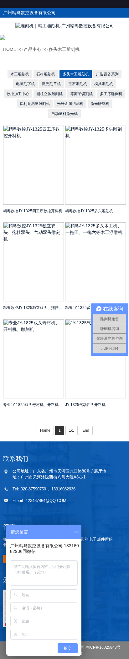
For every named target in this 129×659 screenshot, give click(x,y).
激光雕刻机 (99, 103)
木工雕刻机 (19, 74)
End (85, 430)
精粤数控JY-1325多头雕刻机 (89, 211)
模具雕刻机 (103, 84)
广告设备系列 (107, 74)
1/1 (71, 430)
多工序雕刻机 (111, 94)
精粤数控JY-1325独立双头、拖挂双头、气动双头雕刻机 (33, 307)
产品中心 (32, 49)
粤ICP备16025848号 (103, 647)
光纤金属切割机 (70, 103)
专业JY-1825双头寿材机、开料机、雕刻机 (33, 404)
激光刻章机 (51, 84)
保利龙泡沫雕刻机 (35, 103)
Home (9, 49)
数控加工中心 (18, 94)
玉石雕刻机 (77, 84)
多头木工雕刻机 (64, 49)
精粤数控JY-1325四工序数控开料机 (32, 211)
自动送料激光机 (64, 113)
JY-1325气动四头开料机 (85, 404)
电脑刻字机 (25, 84)
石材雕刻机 (45, 74)
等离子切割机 (81, 94)
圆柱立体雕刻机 (49, 94)
